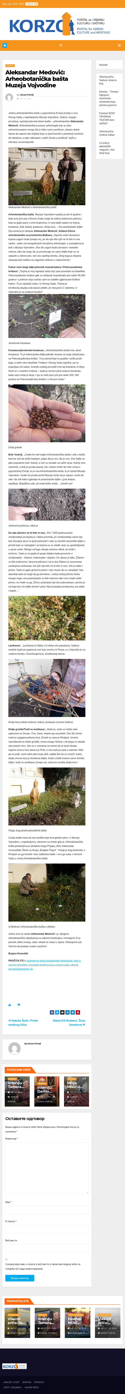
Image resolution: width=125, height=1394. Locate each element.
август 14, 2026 (108, 1328)
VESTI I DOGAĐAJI (76, 1315)
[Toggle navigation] (119, 45)
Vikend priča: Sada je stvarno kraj (108, 80)
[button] (61, 45)
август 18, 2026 (78, 1328)
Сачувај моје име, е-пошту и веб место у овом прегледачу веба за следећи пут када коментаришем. (42, 1266)
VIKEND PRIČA (14, 1315)
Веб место (11, 1240)
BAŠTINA (27, 1382)
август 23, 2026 (18, 1328)
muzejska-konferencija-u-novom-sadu (49, 965)
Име (8, 1202)
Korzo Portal (15, 40)
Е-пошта (10, 1221)
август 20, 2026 (48, 1328)
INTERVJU (10, 65)
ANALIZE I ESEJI (12, 1382)
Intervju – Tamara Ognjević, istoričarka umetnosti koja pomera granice (108, 98)
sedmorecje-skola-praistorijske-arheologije (50, 960)
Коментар (11, 1138)
